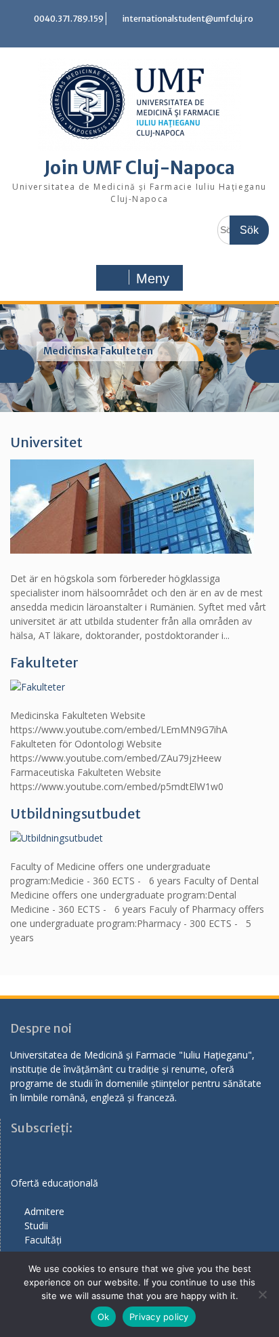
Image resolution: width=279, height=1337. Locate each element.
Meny (152, 278)
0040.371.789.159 (69, 19)
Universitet (46, 442)
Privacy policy (159, 1316)
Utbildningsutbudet (75, 813)
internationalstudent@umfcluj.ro (188, 19)
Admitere (44, 1211)
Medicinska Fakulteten (98, 351)
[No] (262, 1294)
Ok (104, 1316)
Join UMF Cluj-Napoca (139, 168)
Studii (36, 1225)
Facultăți (43, 1239)
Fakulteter (44, 662)
